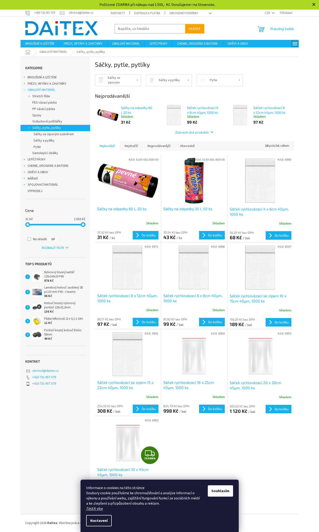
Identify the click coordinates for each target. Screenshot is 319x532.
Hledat (194, 29)
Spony (36, 115)
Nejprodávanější (159, 146)
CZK (268, 13)
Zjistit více (94, 508)
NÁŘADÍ (33, 178)
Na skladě (44, 239)
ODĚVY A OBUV (38, 172)
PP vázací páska (43, 109)
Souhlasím (220, 491)
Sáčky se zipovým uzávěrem (54, 134)
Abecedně (187, 146)
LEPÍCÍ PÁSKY (37, 159)
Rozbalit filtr (53, 248)
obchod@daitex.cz (45, 371)
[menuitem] (40, 43)
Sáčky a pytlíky (44, 140)
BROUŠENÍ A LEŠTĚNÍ (42, 77)
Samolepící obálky (45, 153)
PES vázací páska (44, 102)
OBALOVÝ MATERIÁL (41, 90)
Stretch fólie (41, 96)
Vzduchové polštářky (47, 121)
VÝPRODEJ (35, 191)
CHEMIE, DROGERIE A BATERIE (48, 165)
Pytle (37, 147)
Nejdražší (131, 146)
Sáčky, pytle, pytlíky (46, 128)
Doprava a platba (147, 13)
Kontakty (118, 13)
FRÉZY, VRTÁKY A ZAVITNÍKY (47, 83)
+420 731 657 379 (44, 377)
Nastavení (99, 520)
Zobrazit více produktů (192, 132)
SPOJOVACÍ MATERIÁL (43, 184)
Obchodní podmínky (184, 13)
